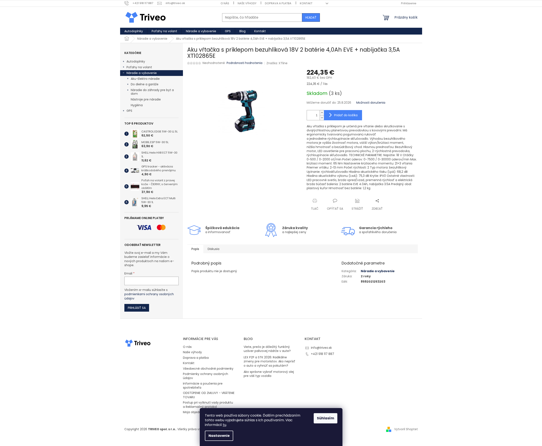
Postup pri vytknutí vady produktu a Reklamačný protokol (208, 404)
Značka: (277, 63)
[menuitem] (133, 31)
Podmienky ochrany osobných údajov (205, 376)
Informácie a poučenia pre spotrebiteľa (203, 385)
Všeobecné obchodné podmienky (208, 368)
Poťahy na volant (139, 67)
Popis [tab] (195, 249)
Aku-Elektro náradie (145, 79)
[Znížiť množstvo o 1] (322, 117)
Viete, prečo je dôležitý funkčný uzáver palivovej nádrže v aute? (267, 349)
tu (224, 424)
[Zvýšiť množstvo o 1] (322, 112)
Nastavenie (219, 435)
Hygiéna (137, 105)
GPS (129, 111)
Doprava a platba (278, 3)
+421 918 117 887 (322, 354)
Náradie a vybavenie (142, 73)
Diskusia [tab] (213, 249)
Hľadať (310, 17)
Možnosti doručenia (370, 103)
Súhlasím (325, 418)
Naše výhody (247, 3)
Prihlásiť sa (137, 308)
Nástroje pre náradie (146, 99)
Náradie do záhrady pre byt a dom (152, 92)
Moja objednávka (195, 412)
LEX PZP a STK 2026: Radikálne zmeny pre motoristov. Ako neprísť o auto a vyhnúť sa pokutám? (269, 361)
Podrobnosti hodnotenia (244, 63)
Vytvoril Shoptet (406, 429)
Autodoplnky (136, 61)
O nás (225, 3)
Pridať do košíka (346, 115)
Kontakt (306, 3)
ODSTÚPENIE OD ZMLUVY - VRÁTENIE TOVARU (208, 395)
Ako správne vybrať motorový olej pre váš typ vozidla (269, 374)
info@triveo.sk (321, 348)
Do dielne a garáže (144, 84)
